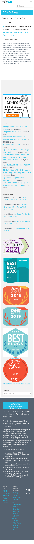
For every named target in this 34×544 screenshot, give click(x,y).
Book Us (15, 406)
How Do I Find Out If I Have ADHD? (16, 165)
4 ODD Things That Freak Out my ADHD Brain (17, 524)
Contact (5, 503)
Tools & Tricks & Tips (15, 29)
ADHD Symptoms (6, 492)
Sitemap (5, 500)
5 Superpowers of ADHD (12, 132)
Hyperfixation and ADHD (12, 144)
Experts (7, 27)
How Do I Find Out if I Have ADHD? (16, 512)
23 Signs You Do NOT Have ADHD (16, 496)
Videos (25, 29)
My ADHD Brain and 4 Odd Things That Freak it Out (15, 206)
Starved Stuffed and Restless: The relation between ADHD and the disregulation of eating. (16, 157)
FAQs (5, 498)
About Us (6, 495)
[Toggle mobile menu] (31, 1)
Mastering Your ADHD (17, 27)
